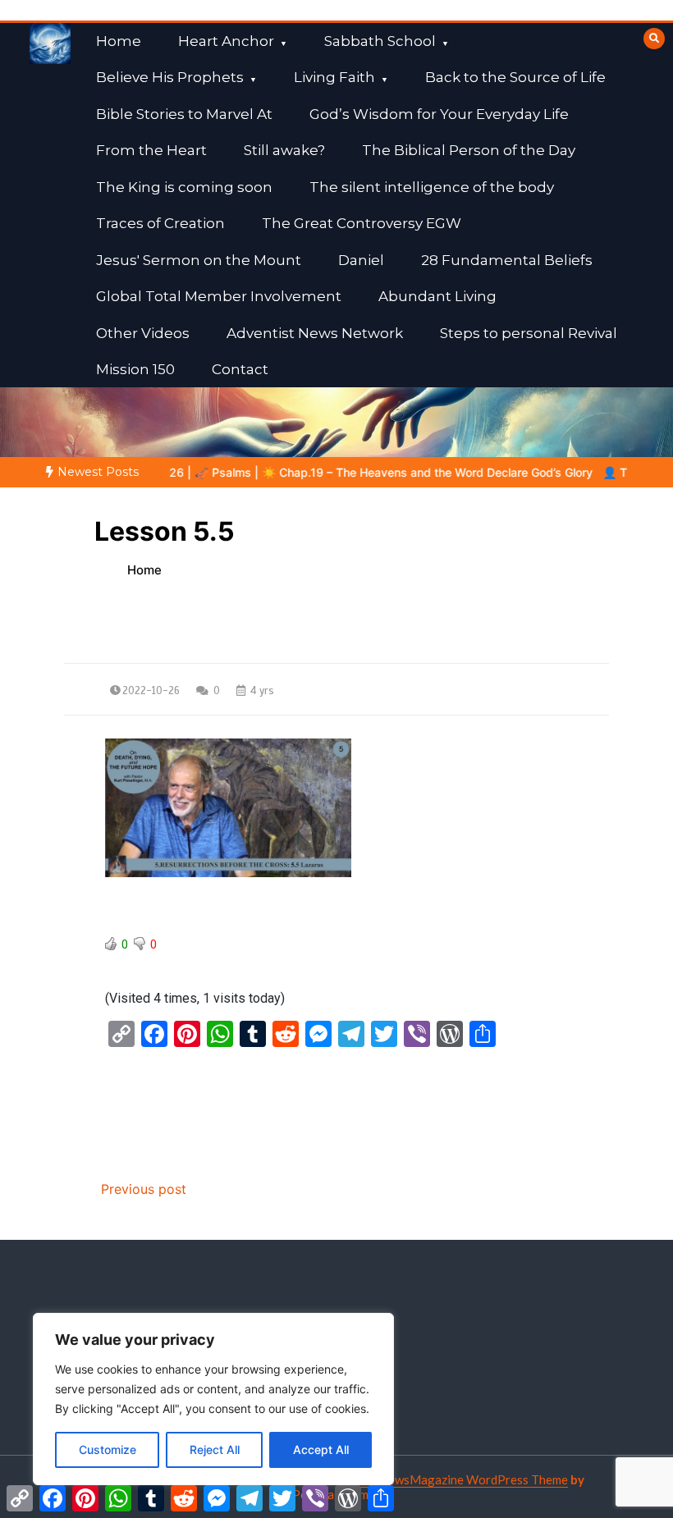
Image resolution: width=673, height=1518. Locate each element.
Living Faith (334, 77)
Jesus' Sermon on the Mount (198, 260)
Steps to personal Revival (528, 333)
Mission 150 (135, 369)
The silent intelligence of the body (431, 187)
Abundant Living (437, 296)
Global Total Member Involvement (218, 296)
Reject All (215, 1449)
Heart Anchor (226, 41)
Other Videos (143, 333)
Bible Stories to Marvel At (184, 114)
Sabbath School (380, 41)
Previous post (143, 1189)
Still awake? (284, 150)
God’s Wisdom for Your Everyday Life (439, 114)
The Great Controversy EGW (361, 223)
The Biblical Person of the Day (468, 150)
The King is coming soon (184, 187)
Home (118, 41)
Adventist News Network (315, 333)
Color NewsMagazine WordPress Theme (457, 1479)
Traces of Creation (160, 223)
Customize (107, 1449)
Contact (240, 369)
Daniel (361, 260)
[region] (213, 1399)
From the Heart (151, 150)
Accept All (321, 1449)
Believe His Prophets (170, 77)
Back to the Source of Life (515, 77)
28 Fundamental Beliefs (507, 260)
